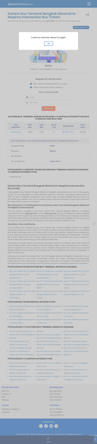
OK (48, 43)
